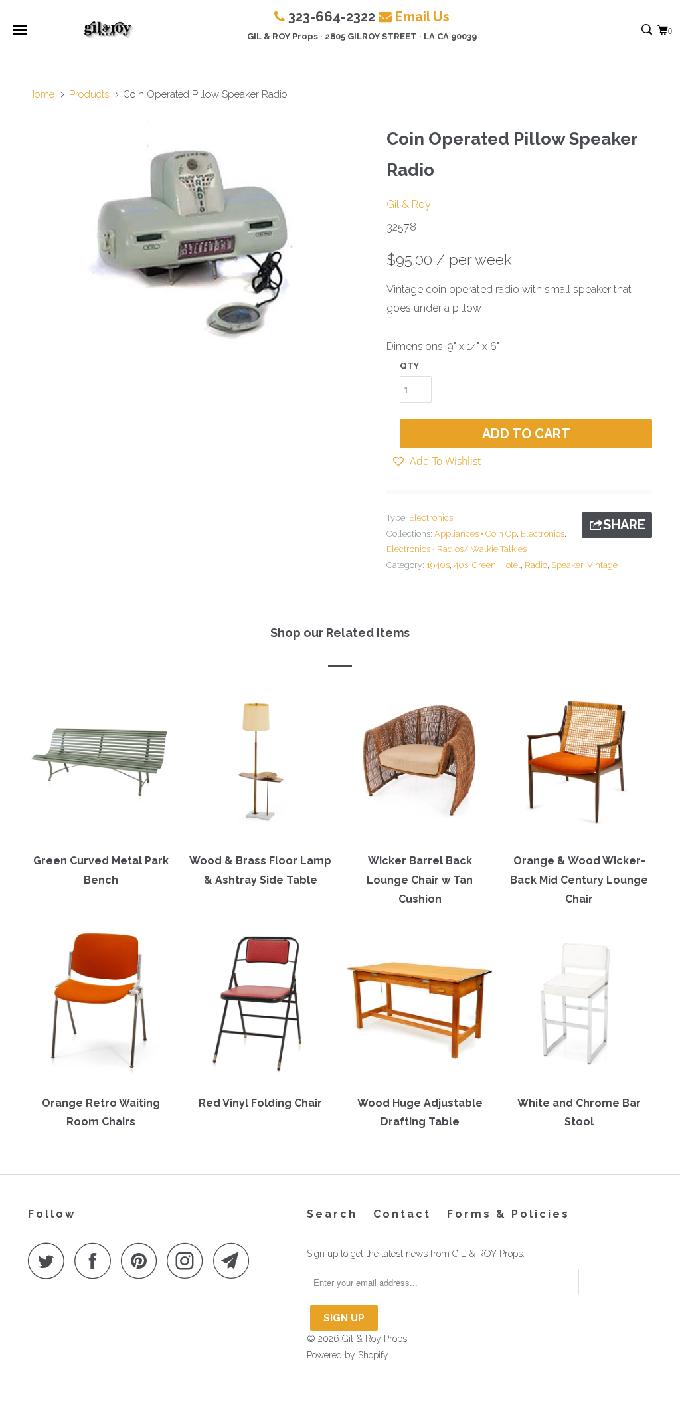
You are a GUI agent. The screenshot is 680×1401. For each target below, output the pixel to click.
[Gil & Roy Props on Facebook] (96, 1260)
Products (89, 94)
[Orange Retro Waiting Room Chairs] (101, 1007)
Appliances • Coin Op (475, 534)
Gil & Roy (408, 204)
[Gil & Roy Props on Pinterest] (142, 1260)
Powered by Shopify (347, 1355)
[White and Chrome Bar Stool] (579, 1007)
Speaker (567, 565)
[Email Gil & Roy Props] (235, 1260)
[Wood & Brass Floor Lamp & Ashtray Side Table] (260, 765)
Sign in (632, 30)
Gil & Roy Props (374, 1338)
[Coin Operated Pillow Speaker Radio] (200, 237)
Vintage (602, 565)
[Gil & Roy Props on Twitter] (50, 1260)
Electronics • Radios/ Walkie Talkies (456, 549)
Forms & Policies (508, 1214)
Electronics (431, 518)
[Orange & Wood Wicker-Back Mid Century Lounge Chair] (579, 765)
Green (484, 565)
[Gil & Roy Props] (108, 30)
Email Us (422, 17)
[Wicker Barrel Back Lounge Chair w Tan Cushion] (420, 765)
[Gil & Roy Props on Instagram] (189, 1260)
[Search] (647, 30)
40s (461, 565)
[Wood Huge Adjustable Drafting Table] (420, 1007)
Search (332, 1214)
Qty (409, 366)
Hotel (510, 565)
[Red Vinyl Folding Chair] (260, 1007)
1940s (438, 565)
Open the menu (20, 34)
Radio (536, 565)
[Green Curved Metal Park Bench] (101, 765)
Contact (402, 1214)
